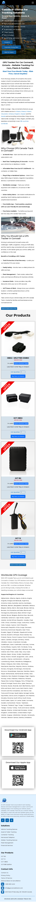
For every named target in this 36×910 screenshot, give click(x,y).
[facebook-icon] (3, 820)
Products (7, 42)
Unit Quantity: (15, 372)
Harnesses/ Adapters (8, 837)
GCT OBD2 (4, 862)
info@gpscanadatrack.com (14, 888)
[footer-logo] (18, 800)
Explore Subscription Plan (9, 308)
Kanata (3, 116)
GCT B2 (3, 856)
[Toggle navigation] (33, 2)
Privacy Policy (5, 875)
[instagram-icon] (7, 820)
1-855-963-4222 (10, 884)
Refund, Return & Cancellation (11, 881)
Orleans (28, 111)
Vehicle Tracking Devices (9, 829)
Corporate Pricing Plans (11, 47)
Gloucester (4, 114)
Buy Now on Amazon (18, 376)
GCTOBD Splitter (6, 864)
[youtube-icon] (11, 820)
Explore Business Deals (21, 363)
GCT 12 (3, 859)
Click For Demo (9, 52)
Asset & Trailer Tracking (8, 832)
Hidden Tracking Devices (9, 840)
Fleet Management (7, 843)
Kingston (17, 114)
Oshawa (11, 114)
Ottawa (18, 111)
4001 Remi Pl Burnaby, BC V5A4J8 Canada (18, 892)
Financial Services (7, 845)
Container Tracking (7, 834)
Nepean (23, 114)
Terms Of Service (6, 878)
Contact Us (4, 872)
